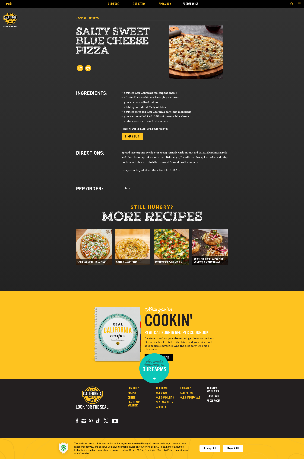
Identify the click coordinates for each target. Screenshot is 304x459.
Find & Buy (165, 4)
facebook (77, 421)
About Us (161, 407)
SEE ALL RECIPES (87, 17)
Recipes (132, 392)
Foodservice (190, 4)
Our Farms (162, 388)
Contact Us (186, 392)
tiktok (98, 421)
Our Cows (161, 392)
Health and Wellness (134, 404)
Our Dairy (133, 388)
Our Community (165, 397)
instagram (83, 421)
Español (8, 4)
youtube (115, 421)
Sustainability (164, 402)
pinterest (91, 421)
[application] (152, 448)
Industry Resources (213, 389)
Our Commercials (190, 397)
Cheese (131, 397)
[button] (299, 4)
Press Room (213, 400)
